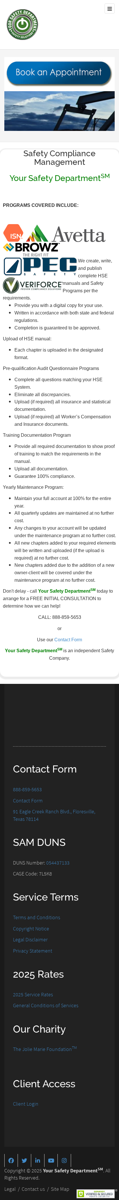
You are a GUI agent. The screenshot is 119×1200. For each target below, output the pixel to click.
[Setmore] (59, 73)
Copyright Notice (31, 928)
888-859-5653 (27, 789)
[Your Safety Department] (22, 25)
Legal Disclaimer (30, 939)
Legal (10, 1189)
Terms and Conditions (36, 917)
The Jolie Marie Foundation (45, 1049)
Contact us (33, 1189)
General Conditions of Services (45, 1005)
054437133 (58, 862)
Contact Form (68, 639)
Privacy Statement (32, 950)
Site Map (60, 1189)
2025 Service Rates (33, 994)
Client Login (25, 1103)
